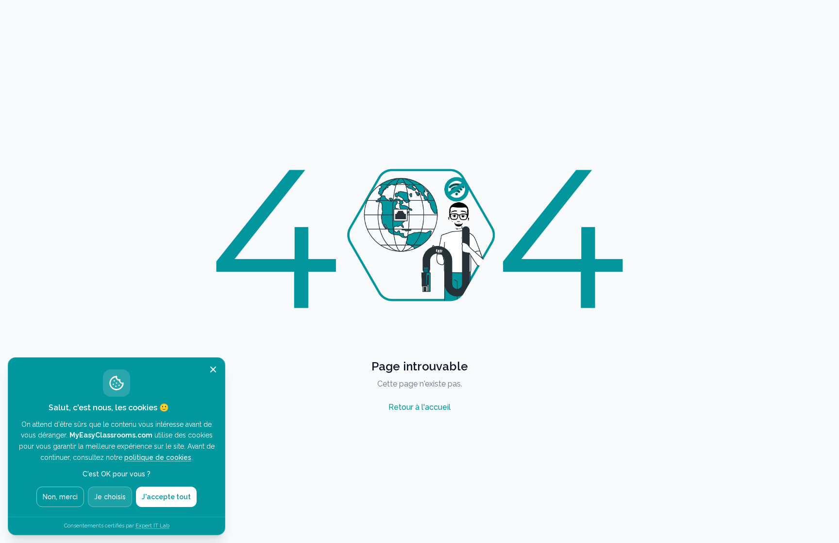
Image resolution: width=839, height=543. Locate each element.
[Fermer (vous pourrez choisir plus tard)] (213, 369)
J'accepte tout (166, 497)
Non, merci (60, 497)
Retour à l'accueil (419, 407)
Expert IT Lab (152, 526)
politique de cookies (157, 457)
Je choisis (110, 497)
